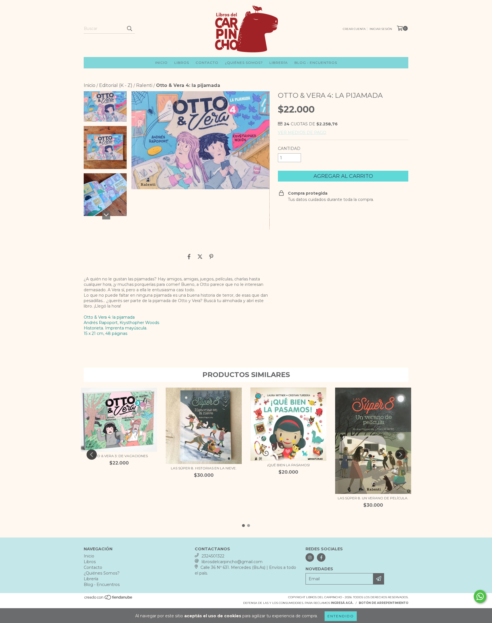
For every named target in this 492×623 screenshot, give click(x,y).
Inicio (161, 62)
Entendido (340, 616)
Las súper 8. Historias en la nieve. (204, 468)
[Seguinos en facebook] (321, 557)
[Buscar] (129, 28)
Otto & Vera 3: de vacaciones (119, 456)
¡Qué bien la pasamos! (288, 465)
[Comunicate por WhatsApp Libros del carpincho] (480, 596)
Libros (181, 62)
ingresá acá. (342, 603)
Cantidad (289, 148)
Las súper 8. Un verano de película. (373, 498)
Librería (278, 62)
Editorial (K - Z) (115, 85)
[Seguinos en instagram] (310, 557)
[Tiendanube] (109, 599)
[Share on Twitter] (200, 256)
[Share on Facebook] (189, 256)
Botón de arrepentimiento (383, 603)
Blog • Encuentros (315, 62)
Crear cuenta (354, 29)
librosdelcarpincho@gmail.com (232, 561)
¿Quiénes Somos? (244, 62)
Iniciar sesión (381, 29)
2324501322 (213, 556)
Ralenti (144, 85)
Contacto (207, 62)
